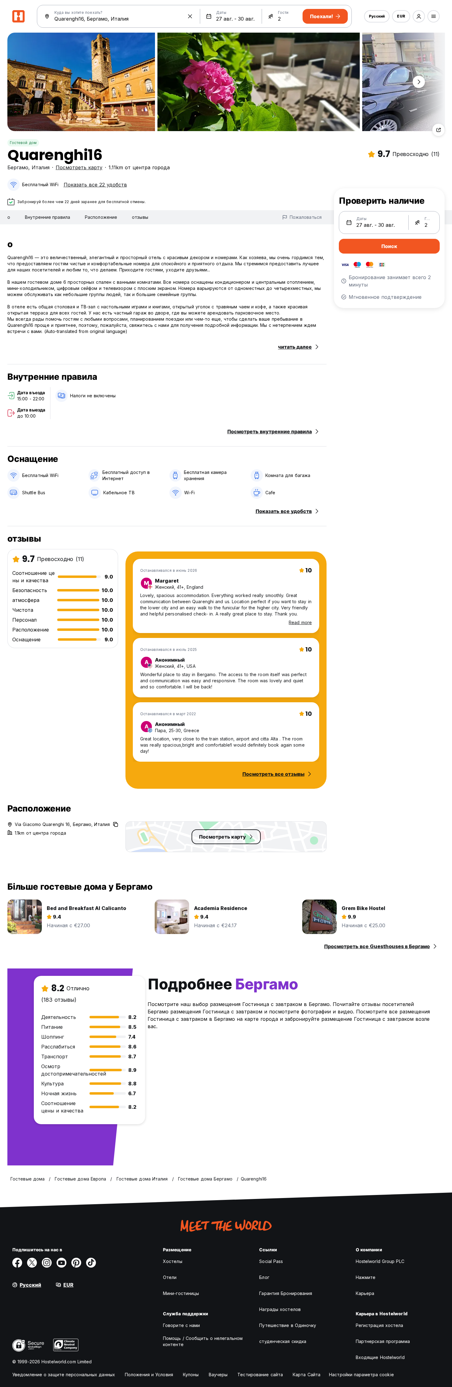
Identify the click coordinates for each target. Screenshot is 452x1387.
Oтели (170, 1277)
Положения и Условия (149, 1374)
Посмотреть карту (79, 167)
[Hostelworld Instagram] (47, 1263)
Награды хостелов (280, 1309)
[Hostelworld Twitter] (32, 1263)
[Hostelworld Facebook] (17, 1263)
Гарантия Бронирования (285, 1293)
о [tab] (8, 217)
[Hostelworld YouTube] (61, 1263)
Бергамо (17, 167)
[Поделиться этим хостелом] (438, 130)
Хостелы (172, 1261)
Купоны (191, 1374)
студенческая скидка (282, 1341)
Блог (264, 1277)
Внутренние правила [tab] (47, 217)
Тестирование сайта (260, 1374)
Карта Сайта (306, 1374)
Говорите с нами (181, 1325)
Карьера (365, 1293)
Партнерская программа (383, 1341)
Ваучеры (218, 1374)
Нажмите (366, 1277)
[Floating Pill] (419, 82)
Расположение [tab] (101, 217)
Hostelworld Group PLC (380, 1261)
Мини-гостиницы (181, 1293)
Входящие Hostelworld (380, 1357)
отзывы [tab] (140, 217)
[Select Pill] (419, 16)
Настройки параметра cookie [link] (361, 1374)
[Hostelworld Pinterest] (76, 1263)
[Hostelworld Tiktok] (91, 1263)
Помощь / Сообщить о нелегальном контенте (203, 1341)
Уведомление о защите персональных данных (63, 1374)
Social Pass (271, 1261)
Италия (41, 167)
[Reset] (190, 16)
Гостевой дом (23, 142)
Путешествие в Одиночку (287, 1325)
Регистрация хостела (379, 1325)
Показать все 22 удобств (95, 185)
